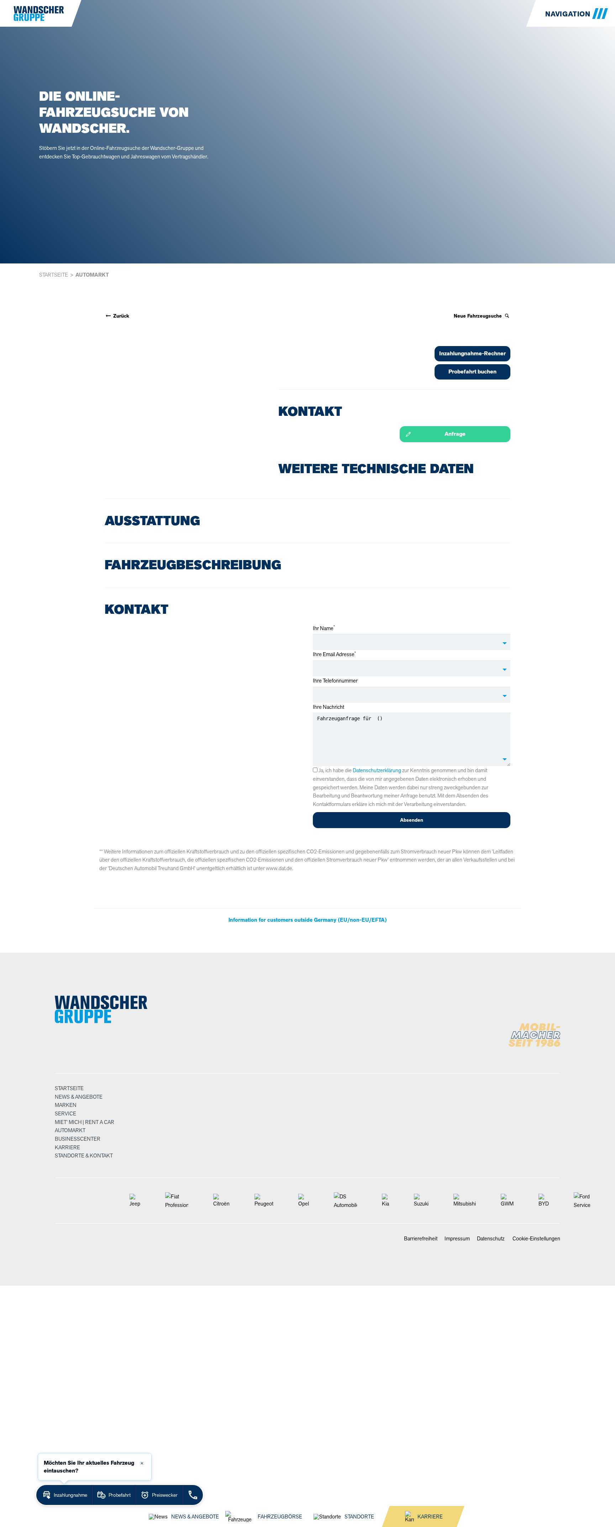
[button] (576, 13)
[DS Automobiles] (345, 1200)
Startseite (53, 274)
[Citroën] (221, 1200)
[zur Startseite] (34, 13)
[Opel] (303, 1200)
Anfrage (455, 434)
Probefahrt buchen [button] (472, 372)
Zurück (120, 316)
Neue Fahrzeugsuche (478, 316)
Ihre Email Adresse (334, 654)
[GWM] (507, 1200)
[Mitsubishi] (464, 1200)
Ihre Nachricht (328, 707)
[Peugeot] (263, 1200)
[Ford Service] (582, 1200)
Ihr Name (324, 628)
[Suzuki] (421, 1200)
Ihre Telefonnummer (335, 680)
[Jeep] (135, 1200)
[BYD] (543, 1200)
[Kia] (385, 1200)
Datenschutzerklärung (377, 770)
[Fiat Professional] (176, 1200)
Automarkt (92, 274)
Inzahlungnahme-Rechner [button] (472, 353)
